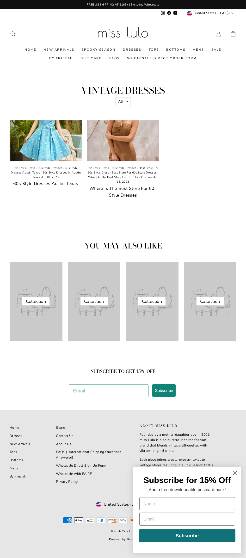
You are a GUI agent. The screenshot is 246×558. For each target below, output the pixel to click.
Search (61, 427)
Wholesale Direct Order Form (162, 58)
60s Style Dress (24, 168)
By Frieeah (61, 58)
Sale (216, 50)
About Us (63, 444)
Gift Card (91, 58)
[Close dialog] (235, 473)
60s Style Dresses (50, 168)
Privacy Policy (67, 481)
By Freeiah (18, 476)
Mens (198, 50)
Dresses (132, 50)
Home (30, 50)
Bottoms (175, 50)
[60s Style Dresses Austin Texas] (46, 140)
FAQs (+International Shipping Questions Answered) (89, 454)
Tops (154, 50)
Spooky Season (99, 50)
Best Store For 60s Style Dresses (134, 172)
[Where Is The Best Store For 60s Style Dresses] (123, 140)
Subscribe (164, 390)
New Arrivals (58, 50)
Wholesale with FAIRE (74, 473)
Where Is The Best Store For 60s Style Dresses (120, 177)
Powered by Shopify (123, 539)
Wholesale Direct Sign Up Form (81, 465)
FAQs (114, 58)
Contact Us (65, 436)
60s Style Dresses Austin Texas (45, 183)
